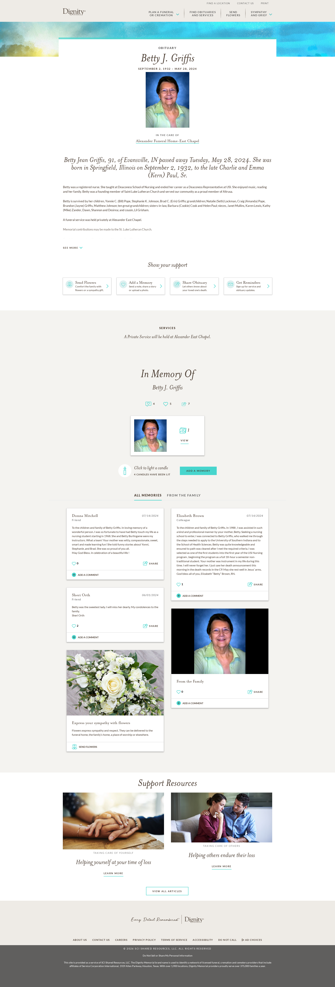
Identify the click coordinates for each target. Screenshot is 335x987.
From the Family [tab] (184, 495)
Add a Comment (88, 574)
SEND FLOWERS (88, 746)
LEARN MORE (113, 873)
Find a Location (218, 3)
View (185, 440)
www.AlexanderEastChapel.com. (124, 239)
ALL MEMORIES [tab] (148, 495)
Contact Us (245, 3)
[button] (164, 13)
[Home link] (74, 11)
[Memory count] (148, 403)
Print (265, 3)
